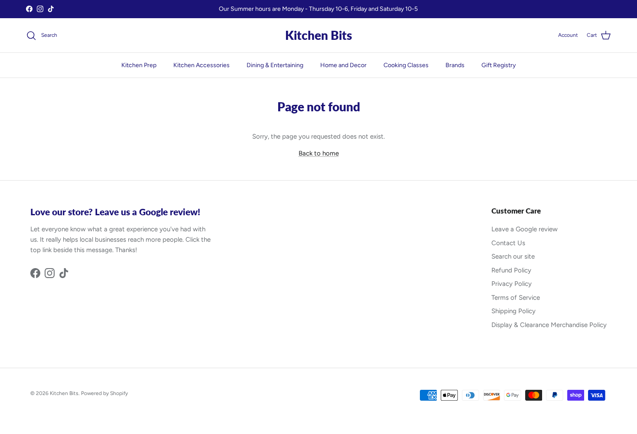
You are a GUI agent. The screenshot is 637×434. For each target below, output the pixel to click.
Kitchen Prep (138, 65)
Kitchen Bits (64, 393)
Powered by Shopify (104, 393)
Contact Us (508, 243)
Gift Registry (498, 65)
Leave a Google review (524, 229)
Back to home (319, 153)
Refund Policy (511, 270)
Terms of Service (515, 297)
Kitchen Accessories (201, 65)
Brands (455, 65)
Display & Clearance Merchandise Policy (549, 325)
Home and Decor (343, 65)
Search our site (513, 256)
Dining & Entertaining (275, 65)
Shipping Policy (513, 311)
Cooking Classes (406, 65)
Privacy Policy (511, 284)
